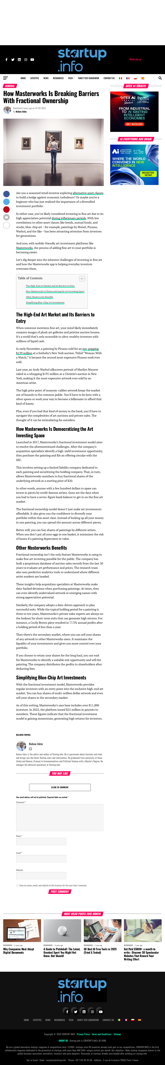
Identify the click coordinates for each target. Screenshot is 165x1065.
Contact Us (109, 78)
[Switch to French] (128, 78)
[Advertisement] (82, 22)
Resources (58, 78)
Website (19, 870)
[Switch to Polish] (135, 78)
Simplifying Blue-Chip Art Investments (45, 302)
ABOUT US (63, 1040)
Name (19, 836)
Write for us (135, 59)
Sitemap (117, 1034)
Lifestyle (34, 78)
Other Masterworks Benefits (39, 296)
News (46, 78)
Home (23, 78)
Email (19, 853)
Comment (21, 802)
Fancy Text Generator (88, 78)
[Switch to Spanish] (142, 78)
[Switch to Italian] (120, 78)
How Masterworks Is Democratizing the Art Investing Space (55, 291)
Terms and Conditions (102, 1034)
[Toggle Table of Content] (80, 278)
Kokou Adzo (21, 111)
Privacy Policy (83, 1034)
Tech (70, 78)
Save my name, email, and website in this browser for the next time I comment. (53, 885)
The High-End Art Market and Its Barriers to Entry (50, 285)
